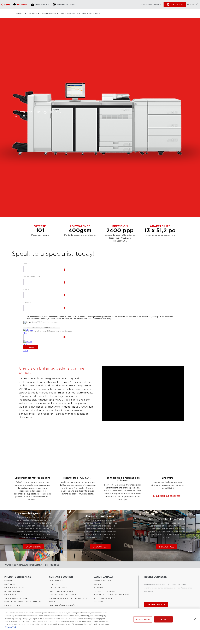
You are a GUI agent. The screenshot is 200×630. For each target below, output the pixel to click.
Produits (20, 14)
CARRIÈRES (98, 584)
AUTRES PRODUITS (12, 605)
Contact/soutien (90, 14)
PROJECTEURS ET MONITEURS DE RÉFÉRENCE (23, 602)
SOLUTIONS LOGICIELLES (14, 588)
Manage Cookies (143, 619)
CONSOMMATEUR (56, 581)
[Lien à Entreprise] (5, 4)
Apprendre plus (49, 14)
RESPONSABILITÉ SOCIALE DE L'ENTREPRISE (111, 595)
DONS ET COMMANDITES (103, 598)
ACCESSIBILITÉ (100, 602)
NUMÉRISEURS (10, 584)
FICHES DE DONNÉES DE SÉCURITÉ (63, 595)
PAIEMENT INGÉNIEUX (13, 591)
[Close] (195, 619)
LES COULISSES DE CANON (104, 591)
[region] (100, 619)
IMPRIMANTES (10, 581)
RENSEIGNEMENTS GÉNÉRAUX (61, 591)
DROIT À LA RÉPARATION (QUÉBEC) (63, 605)
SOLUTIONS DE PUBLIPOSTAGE (16, 598)
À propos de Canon (150, 4)
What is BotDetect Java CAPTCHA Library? (42, 328)
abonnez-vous (156, 604)
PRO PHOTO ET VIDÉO (58, 588)
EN (188, 4)
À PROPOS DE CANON (102, 581)
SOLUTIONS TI (10, 595)
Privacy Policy (11, 627)
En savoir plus (33, 547)
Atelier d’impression (70, 14)
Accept (163, 619)
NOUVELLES (98, 588)
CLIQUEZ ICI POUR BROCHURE (168, 496)
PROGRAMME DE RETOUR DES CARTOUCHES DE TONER (68, 600)
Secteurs (33, 14)
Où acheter (177, 5)
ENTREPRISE (54, 584)
